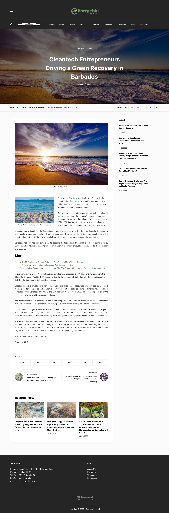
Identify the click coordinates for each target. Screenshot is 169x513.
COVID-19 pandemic (78, 198)
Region (61, 24)
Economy (108, 24)
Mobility (122, 24)
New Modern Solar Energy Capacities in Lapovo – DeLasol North (131, 140)
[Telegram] (150, 107)
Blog (133, 24)
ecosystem (38, 312)
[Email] (100, 362)
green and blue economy (86, 237)
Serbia (51, 24)
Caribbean (103, 246)
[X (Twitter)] (132, 107)
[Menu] (11, 11)
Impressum (92, 478)
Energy (83, 24)
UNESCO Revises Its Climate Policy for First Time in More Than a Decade (51, 262)
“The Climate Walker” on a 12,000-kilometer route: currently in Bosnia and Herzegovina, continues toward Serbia (93, 427)
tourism (102, 213)
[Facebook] (126, 107)
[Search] (11, 24)
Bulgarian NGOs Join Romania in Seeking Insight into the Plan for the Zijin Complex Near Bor (28, 424)
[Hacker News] (144, 107)
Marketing (91, 472)
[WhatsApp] (156, 107)
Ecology (96, 24)
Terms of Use (93, 475)
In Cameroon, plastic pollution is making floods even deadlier (46, 265)
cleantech (68, 246)
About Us (91, 469)
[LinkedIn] (138, 107)
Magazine (144, 24)
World (72, 24)
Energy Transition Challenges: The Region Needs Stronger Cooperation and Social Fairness (133, 183)
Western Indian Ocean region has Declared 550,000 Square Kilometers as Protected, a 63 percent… (63, 268)
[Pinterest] (54, 362)
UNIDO (81, 274)
